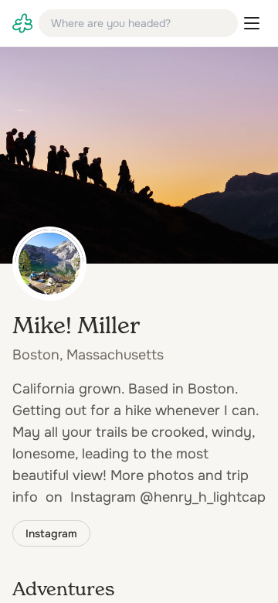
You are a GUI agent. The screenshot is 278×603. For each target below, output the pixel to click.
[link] (22, 23)
